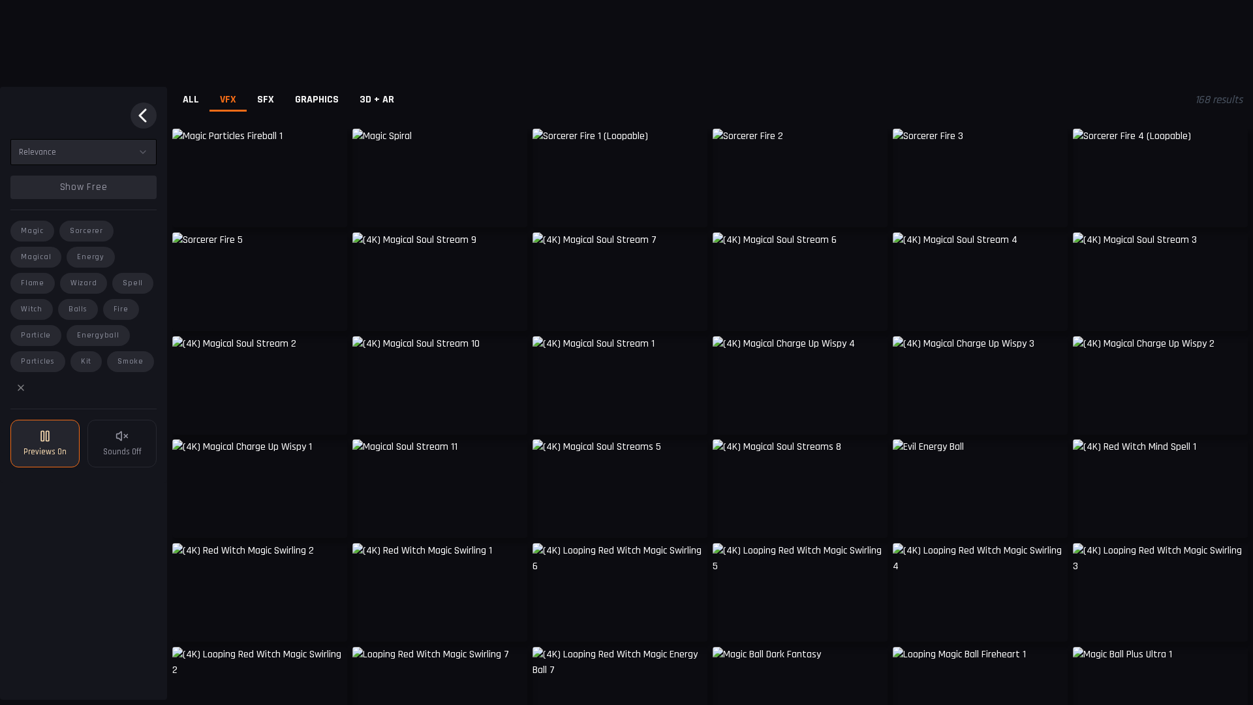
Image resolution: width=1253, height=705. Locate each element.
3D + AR (377, 99)
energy (90, 257)
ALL (191, 99)
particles (38, 361)
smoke (130, 361)
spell (133, 283)
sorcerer (86, 231)
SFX (265, 99)
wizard (83, 283)
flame (32, 283)
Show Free (84, 187)
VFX (228, 99)
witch (31, 309)
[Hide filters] (144, 115)
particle (36, 335)
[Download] (509, 207)
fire (121, 309)
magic (32, 231)
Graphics (317, 99)
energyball (98, 335)
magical (36, 257)
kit (86, 361)
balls (78, 309)
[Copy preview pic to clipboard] (190, 207)
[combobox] (83, 152)
